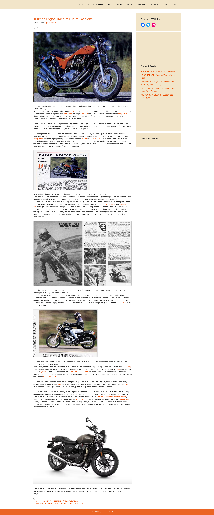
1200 (86, 372)
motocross (68, 114)
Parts (110, 4)
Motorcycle (39, 499)
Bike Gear (141, 4)
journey (128, 367)
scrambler (127, 384)
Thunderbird (121, 303)
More (165, 4)
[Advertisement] (158, 51)
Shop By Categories (96, 4)
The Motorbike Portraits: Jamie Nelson (158, 71)
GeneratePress (117, 512)
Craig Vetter (38, 139)
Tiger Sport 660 (49, 377)
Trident (84, 139)
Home (81, 4)
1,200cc (44, 372)
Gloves (119, 4)
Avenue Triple (81, 399)
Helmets (130, 4)
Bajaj (59, 384)
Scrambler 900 (74, 372)
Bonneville (124, 399)
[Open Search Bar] (175, 4)
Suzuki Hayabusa (108, 204)
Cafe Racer (154, 4)
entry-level (122, 114)
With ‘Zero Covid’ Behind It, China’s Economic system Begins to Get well (60, 503)
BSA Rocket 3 (96, 139)
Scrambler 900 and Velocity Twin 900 (111, 397)
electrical (84, 114)
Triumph (75, 111)
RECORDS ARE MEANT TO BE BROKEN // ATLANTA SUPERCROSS (58, 501)
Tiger (118, 369)
